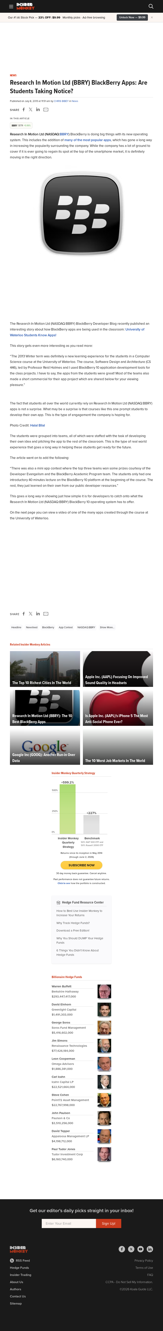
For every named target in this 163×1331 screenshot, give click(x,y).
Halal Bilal (37, 425)
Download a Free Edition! (72, 930)
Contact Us (18, 1296)
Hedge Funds (19, 1267)
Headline (16, 627)
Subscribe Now (82, 865)
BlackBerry (48, 627)
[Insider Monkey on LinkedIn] (150, 1249)
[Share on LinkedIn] (38, 109)
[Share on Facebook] (24, 109)
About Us (16, 1282)
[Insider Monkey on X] (132, 1249)
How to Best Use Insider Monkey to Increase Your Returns (79, 913)
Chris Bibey (61, 101)
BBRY (64, 134)
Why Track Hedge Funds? (73, 923)
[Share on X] (31, 109)
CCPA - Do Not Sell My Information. (129, 1282)
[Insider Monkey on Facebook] (123, 1249)
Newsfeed (31, 627)
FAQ (150, 1275)
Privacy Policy (144, 1260)
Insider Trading (20, 1275)
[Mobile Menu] (11, 6)
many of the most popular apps (87, 140)
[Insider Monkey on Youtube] (142, 1249)
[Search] (151, 6)
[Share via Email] (45, 109)
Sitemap (16, 1303)
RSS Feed (23, 1260)
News (13, 76)
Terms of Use (144, 1267)
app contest (66, 627)
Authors (15, 1289)
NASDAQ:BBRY (86, 627)
